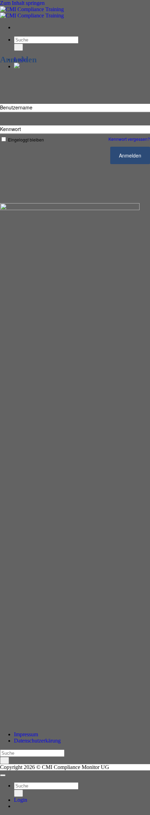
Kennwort (10, 128)
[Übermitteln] (18, 47)
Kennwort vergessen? (129, 139)
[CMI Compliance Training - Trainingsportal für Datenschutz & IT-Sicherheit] (32, 12)
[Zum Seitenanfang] (3, 775)
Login (20, 800)
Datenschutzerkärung (37, 741)
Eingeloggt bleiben (26, 140)
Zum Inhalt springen (22, 3)
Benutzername (16, 107)
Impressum (26, 734)
